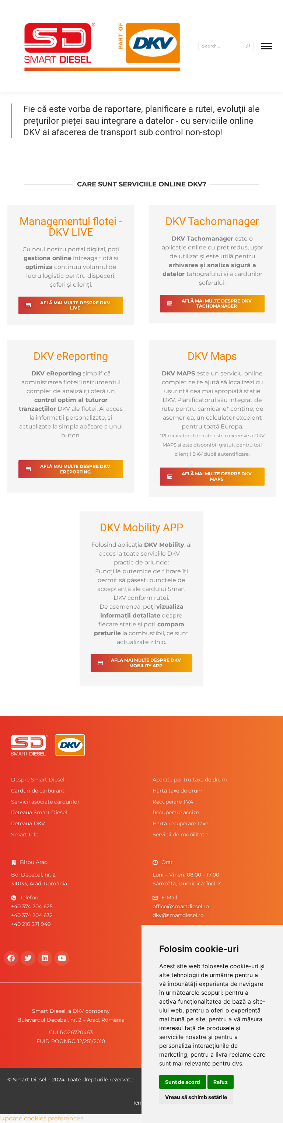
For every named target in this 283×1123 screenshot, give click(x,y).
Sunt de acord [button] (182, 1082)
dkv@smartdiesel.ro (178, 915)
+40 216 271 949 (31, 924)
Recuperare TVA (173, 801)
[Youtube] (62, 958)
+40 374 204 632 (32, 915)
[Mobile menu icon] (266, 46)
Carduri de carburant (37, 790)
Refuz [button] (220, 1082)
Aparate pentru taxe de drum (190, 779)
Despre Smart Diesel (37, 779)
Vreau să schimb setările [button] (196, 1097)
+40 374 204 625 (32, 906)
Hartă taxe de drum (178, 790)
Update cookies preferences (41, 1118)
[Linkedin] (45, 958)
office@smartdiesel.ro (181, 906)
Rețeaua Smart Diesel (39, 812)
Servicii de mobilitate (180, 834)
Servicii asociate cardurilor (45, 801)
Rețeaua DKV (28, 823)
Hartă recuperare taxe (180, 823)
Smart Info (25, 834)
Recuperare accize (176, 812)
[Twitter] (28, 958)
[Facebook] (11, 958)
